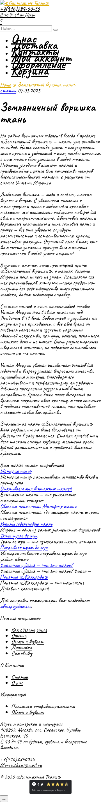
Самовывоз (21, 653)
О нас (17, 682)
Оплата (18, 635)
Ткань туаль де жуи (18, 535)
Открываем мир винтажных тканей (36, 488)
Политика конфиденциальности (43, 706)
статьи (8, 90)
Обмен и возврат (27, 641)
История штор (15, 471)
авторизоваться (15, 606)
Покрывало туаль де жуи (24, 547)
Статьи (19, 676)
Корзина (29, 71)
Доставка (21, 647)
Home (5, 84)
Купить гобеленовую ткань (26, 523)
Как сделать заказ (29, 629)
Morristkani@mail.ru (21, 765)
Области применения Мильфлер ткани (38, 506)
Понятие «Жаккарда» (24, 576)
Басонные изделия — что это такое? (36, 565)
